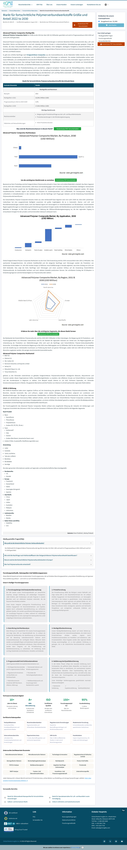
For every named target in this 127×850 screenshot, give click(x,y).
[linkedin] (104, 841)
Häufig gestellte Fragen (106, 36)
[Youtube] (122, 841)
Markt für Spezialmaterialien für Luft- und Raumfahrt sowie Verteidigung (71, 797)
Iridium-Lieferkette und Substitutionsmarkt (66, 802)
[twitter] (110, 841)
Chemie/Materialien (14, 10)
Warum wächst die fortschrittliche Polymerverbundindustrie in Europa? (28, 560)
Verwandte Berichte (105, 41)
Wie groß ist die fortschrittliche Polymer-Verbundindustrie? (24, 543)
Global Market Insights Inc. (11, 841)
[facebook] (116, 841)
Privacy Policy (75, 847)
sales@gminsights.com (103, 828)
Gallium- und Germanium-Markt (18, 802)
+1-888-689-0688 (103, 821)
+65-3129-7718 (100, 826)
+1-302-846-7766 (100, 823)
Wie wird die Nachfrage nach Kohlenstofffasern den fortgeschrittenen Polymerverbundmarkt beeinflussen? (40, 555)
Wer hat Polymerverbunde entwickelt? (17, 564)
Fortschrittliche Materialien (30, 10)
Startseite (4, 10)
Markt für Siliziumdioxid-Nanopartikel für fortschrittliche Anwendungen (25, 797)
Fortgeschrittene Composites (36, 55)
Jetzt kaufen (112, 25)
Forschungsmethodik (105, 38)
